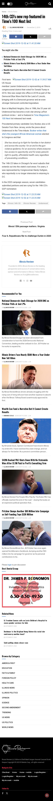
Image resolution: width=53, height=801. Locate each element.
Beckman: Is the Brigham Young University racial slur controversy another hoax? (24, 632)
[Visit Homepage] (30, 3)
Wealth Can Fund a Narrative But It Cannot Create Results (25, 71)
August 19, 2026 (22, 362)
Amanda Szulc (9, 416)
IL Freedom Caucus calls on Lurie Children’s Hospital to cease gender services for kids (25, 621)
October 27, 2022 (11, 626)
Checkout (5, 772)
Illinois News (12, 12)
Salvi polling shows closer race (16, 642)
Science (5, 702)
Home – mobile (26, 772)
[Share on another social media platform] (44, 37)
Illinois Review (16, 27)
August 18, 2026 (22, 467)
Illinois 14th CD (14, 203)
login (10, 564)
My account (20, 776)
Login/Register (40, 772)
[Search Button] (49, 4)
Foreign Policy (9, 678)
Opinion (5, 697)
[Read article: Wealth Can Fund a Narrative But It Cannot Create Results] (26, 430)
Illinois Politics (10, 692)
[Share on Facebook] (16, 37)
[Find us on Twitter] (7, 793)
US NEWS (6, 717)
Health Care (8, 683)
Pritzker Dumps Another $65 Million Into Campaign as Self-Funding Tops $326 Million (25, 512)
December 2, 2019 (33, 27)
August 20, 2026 (22, 308)
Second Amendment (11, 707)
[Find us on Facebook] (2, 793)
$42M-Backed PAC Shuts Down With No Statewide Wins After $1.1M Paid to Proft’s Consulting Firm (25, 461)
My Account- (33, 776)
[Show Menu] (3, 4)
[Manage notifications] (47, 795)
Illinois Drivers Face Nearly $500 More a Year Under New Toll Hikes (27, 64)
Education (7, 668)
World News (8, 727)
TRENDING (6, 712)
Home (4, 12)
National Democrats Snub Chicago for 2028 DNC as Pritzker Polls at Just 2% (25, 58)
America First (8, 663)
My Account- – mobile (10, 780)
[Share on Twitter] (30, 37)
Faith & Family (8, 673)
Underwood (43, 203)
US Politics (7, 722)
